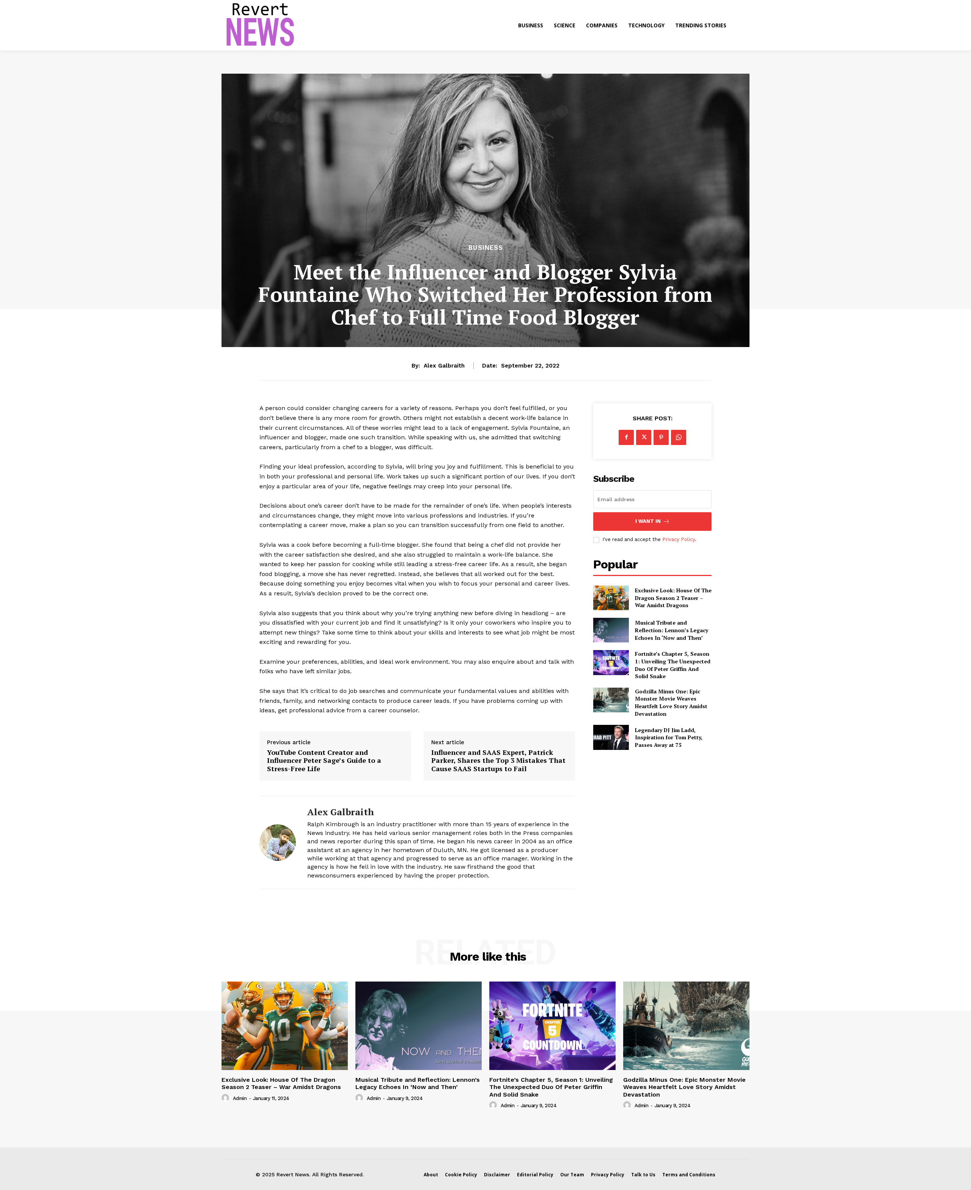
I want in (648, 521)
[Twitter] (643, 437)
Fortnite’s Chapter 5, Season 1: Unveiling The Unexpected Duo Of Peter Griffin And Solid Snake (672, 665)
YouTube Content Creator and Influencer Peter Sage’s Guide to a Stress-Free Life (324, 760)
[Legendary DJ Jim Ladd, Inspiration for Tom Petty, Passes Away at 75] (610, 737)
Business (485, 248)
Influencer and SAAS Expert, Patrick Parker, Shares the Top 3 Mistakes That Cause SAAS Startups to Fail (498, 760)
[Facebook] (626, 437)
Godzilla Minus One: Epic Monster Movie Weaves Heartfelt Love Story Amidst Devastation (671, 702)
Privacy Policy (678, 539)
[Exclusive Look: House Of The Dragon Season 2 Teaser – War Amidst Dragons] (610, 598)
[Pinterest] (661, 437)
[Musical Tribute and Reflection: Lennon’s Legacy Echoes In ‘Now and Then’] (610, 630)
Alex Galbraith (444, 365)
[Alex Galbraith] (277, 843)
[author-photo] (226, 1098)
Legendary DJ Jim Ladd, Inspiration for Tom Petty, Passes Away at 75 (668, 737)
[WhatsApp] (678, 437)
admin (240, 1098)
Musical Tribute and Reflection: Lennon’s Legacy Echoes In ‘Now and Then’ (671, 630)
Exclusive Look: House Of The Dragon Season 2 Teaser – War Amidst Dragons (673, 598)
